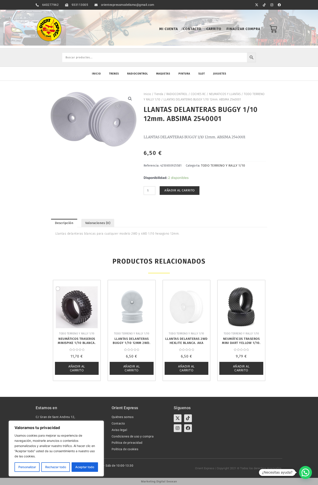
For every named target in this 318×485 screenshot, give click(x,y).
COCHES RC (198, 94)
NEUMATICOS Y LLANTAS (225, 94)
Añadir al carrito (179, 190)
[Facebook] (188, 428)
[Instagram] (177, 428)
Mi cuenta (168, 29)
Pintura (184, 73)
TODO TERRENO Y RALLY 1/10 (223, 165)
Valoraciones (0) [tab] (97, 223)
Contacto (192, 29)
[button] (130, 99)
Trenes (114, 73)
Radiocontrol (137, 73)
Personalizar (27, 467)
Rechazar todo (55, 467)
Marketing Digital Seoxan (159, 481)
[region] (56, 448)
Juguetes (219, 73)
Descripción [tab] (64, 223)
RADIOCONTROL (177, 94)
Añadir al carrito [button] (76, 368)
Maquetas (163, 73)
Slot (201, 73)
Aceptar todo (84, 467)
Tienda (158, 94)
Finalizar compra (243, 29)
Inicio (96, 73)
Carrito (213, 29)
